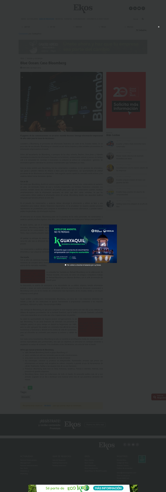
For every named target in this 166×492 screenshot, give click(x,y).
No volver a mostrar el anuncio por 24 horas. (84, 265)
